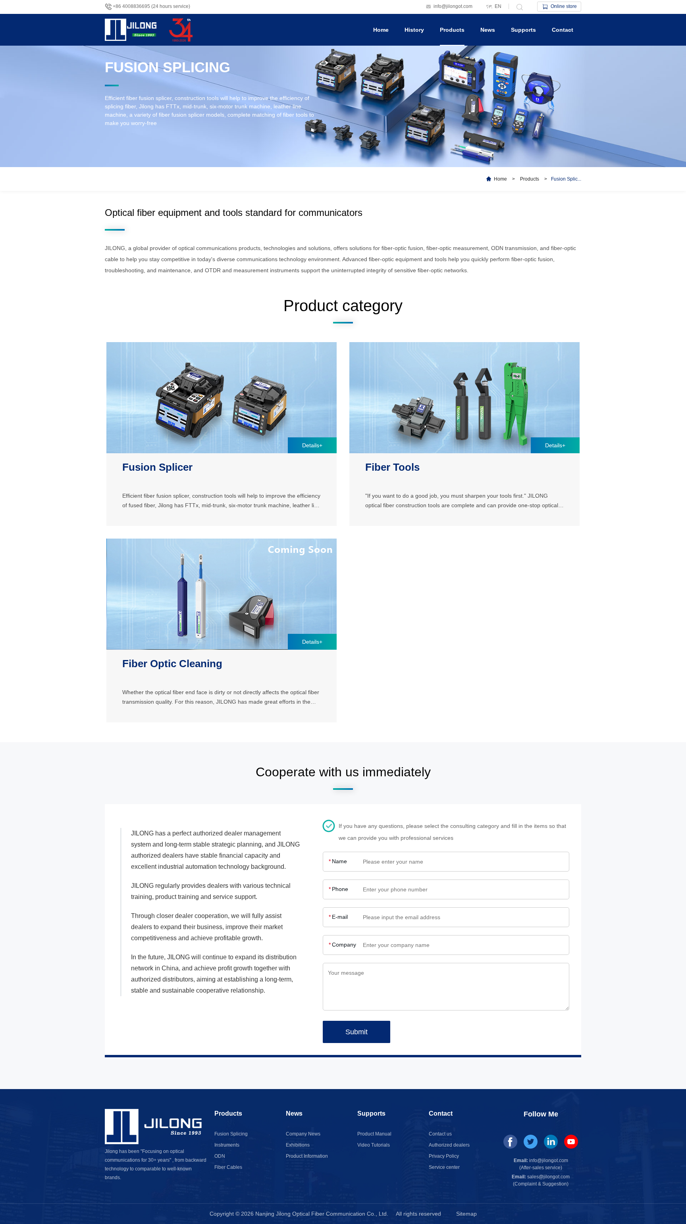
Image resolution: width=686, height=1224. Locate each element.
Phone (338, 889)
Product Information (307, 1156)
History (414, 30)
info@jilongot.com (453, 6)
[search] (519, 6)
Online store (564, 6)
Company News (303, 1134)
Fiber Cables (228, 1167)
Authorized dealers (449, 1145)
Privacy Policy (444, 1156)
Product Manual (374, 1134)
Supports (523, 30)
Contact (562, 30)
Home (381, 30)
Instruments (226, 1145)
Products (452, 30)
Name (338, 861)
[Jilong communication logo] (132, 22)
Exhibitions (298, 1145)
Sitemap (466, 1214)
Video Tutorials (373, 1145)
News (487, 30)
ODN (219, 1156)
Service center (444, 1167)
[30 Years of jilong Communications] (183, 22)
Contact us (440, 1134)
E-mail (338, 917)
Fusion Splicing (231, 1134)
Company (342, 944)
